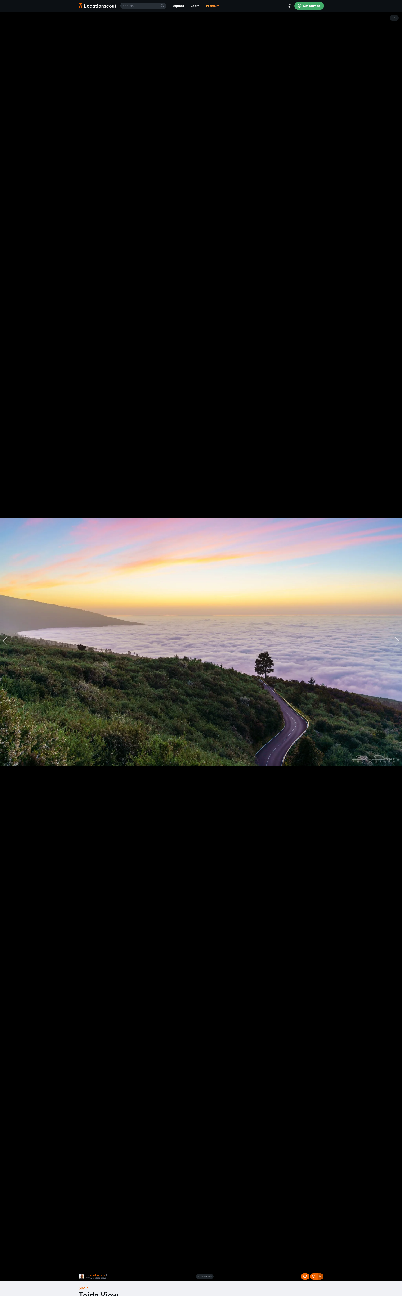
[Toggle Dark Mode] (289, 6)
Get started (311, 6)
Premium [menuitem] (212, 6)
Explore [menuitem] (178, 6)
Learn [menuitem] (195, 6)
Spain (84, 1288)
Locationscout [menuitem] (97, 6)
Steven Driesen (95, 1275)
